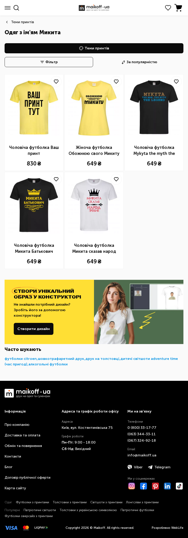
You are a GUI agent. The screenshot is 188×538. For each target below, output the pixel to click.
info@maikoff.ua (141, 455)
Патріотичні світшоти (40, 510)
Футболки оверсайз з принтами (29, 516)
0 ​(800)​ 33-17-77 (141, 427)
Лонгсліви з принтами (142, 502)
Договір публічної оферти (27, 477)
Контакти (13, 456)
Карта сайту (15, 488)
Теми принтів (22, 22)
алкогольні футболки (48, 364)
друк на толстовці (102, 358)
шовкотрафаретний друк (61, 358)
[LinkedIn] (167, 486)
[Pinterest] (155, 486)
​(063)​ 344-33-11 (141, 434)
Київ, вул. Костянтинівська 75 (87, 427)
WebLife (177, 528)
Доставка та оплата (22, 435)
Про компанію (17, 424)
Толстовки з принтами (70, 502)
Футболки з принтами (32, 502)
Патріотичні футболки (137, 510)
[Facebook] (143, 486)
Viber (138, 467)
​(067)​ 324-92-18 (141, 440)
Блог (8, 467)
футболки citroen (21, 358)
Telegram (162, 467)
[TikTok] (179, 486)
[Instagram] (131, 486)
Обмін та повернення (23, 446)
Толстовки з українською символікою (88, 510)
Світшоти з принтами (106, 502)
